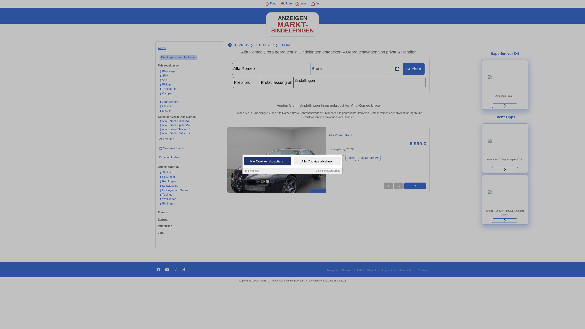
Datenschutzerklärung (328, 170)
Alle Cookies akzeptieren (267, 161)
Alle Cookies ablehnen (317, 161)
